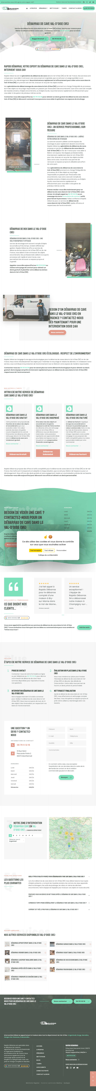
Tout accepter (35, 550)
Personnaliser (62, 550)
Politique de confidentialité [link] (48, 555)
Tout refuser (48, 550)
